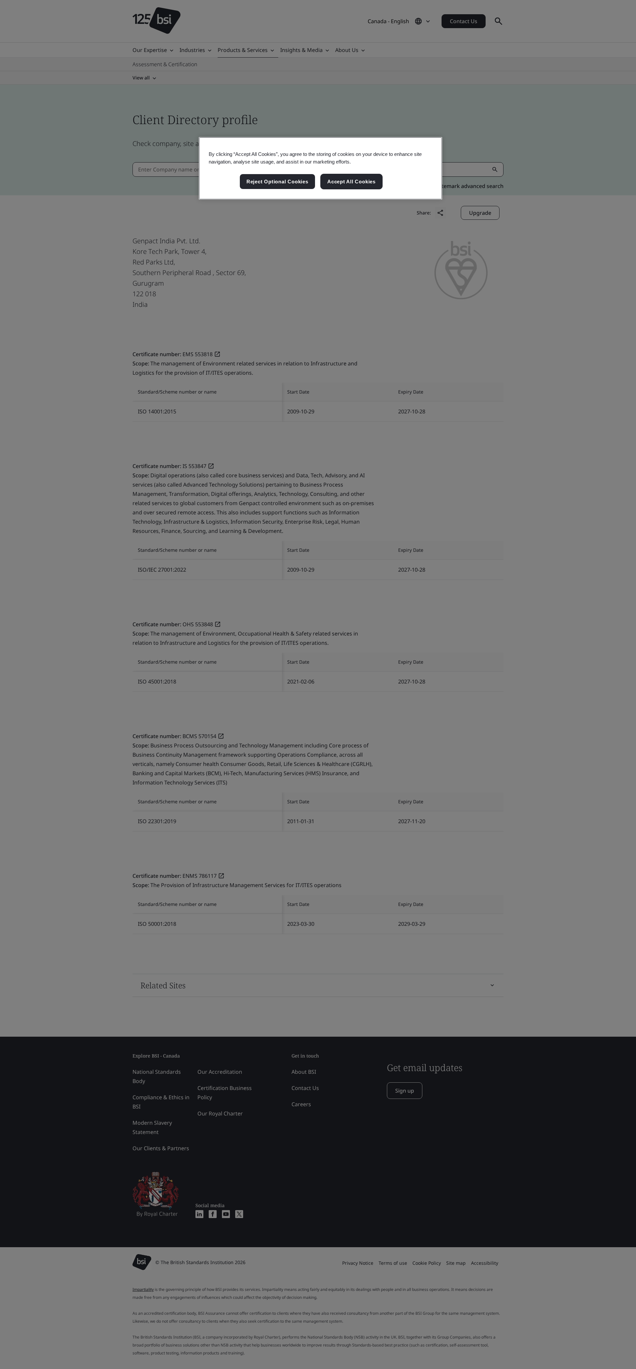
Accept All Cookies (351, 181)
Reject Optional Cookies (277, 181)
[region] (320, 168)
